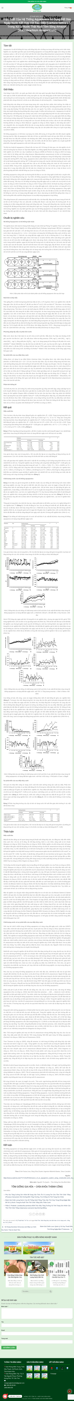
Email (3, 1330)
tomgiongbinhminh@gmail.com (14, 1383)
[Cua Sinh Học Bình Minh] (44, 1368)
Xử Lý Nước (8, 1222)
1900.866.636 (8, 1387)
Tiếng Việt (67, 7)
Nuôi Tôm (37, 1220)
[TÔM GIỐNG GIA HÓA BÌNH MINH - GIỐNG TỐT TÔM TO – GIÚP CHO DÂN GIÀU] (37, 7)
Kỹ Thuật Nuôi (34, 16)
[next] (69, 1275)
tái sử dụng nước (62, 1220)
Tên (2, 1322)
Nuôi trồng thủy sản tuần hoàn (49, 1220)
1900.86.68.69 (10, 1385)
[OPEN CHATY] (5, 1396)
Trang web (4, 1338)
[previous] (5, 1275)
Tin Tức (42, 16)
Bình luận (4, 1306)
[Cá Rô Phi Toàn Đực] (44, 1376)
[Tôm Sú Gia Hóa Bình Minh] (29, 1368)
